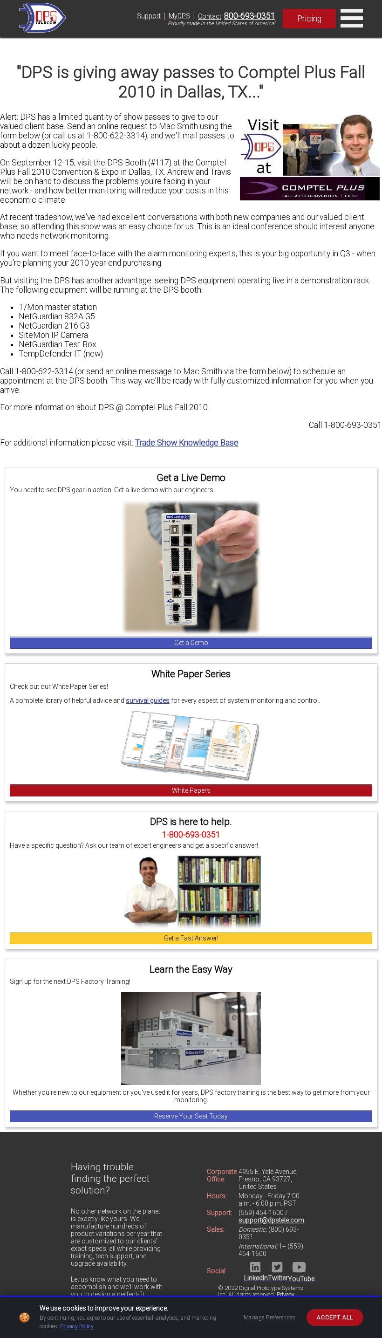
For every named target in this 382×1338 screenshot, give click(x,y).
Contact (209, 16)
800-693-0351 (249, 16)
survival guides (148, 700)
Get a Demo (191, 642)
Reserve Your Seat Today (191, 1116)
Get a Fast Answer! (191, 938)
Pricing (309, 18)
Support (149, 16)
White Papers (191, 790)
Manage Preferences (270, 1317)
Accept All (335, 1317)
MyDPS (179, 16)
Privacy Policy (77, 1326)
